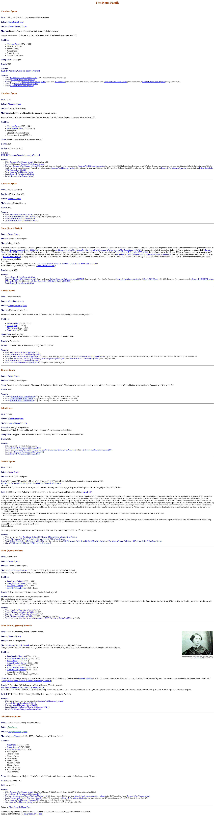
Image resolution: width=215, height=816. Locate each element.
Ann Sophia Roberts (15, 586)
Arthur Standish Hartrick (16, 667)
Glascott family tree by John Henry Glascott (90, 796)
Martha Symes (12, 323)
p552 (44, 450)
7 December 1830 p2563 (131, 252)
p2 (22, 610)
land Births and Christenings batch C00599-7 (68, 279)
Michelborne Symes (16, 22)
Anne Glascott (14, 736)
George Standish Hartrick (19, 645)
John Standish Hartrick (16, 656)
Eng (51, 279)
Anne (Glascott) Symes (17, 26)
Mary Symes (12, 328)
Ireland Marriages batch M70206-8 (23, 703)
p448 (30, 796)
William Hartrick (13, 665)
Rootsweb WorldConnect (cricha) (23, 80)
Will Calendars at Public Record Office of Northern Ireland (84, 541)
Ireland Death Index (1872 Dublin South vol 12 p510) (51, 281)
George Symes (13, 234)
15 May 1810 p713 (24, 250)
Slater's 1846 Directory (12, 257)
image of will (86, 492)
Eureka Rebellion (85, 678)
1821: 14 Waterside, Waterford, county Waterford (20, 71)
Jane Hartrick (12, 661)
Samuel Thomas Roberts (16, 588)
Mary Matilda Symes (15, 128)
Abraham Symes (13, 44)
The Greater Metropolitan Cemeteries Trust (26, 709)
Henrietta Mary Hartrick (16, 670)
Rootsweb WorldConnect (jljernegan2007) (24, 353)
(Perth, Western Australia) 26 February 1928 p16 (26, 681)
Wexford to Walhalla (199, 657)
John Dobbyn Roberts (18, 570)
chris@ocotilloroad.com (33, 814)
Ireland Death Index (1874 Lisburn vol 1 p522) (27, 541)
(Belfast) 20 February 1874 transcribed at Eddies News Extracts (31, 483)
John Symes (11, 745)
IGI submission (60, 82)
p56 (143, 254)
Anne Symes (12, 326)
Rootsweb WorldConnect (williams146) (26, 166)
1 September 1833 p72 (67, 263)
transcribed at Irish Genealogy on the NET (34, 618)
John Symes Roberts (15, 581)
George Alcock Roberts (16, 583)
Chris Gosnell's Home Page (19, 807)
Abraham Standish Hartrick (17, 658)
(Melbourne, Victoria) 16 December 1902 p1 (23, 687)
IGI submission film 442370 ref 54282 (23, 78)
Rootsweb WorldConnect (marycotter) (91, 166)
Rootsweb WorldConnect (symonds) (174, 168)
